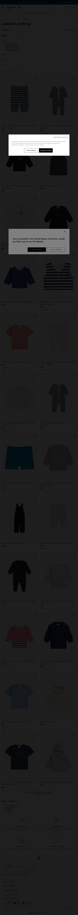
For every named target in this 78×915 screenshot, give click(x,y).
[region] (39, 145)
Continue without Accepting (60, 137)
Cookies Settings (31, 150)
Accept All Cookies (45, 150)
